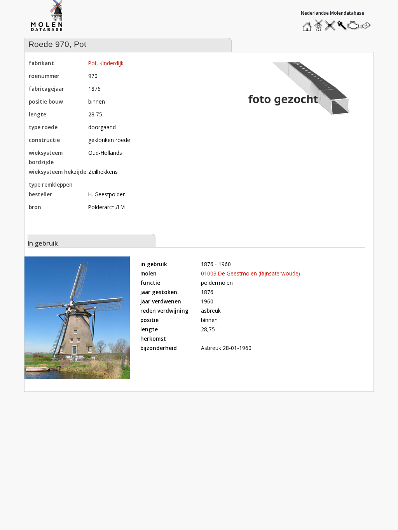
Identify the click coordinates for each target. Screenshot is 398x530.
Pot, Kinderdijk (106, 63)
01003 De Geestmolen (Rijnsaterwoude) (250, 273)
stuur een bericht (367, 25)
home (308, 23)
